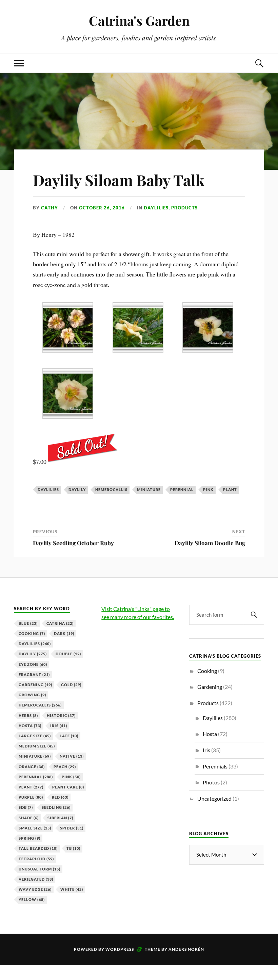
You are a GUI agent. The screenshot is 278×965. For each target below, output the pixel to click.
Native (72, 756)
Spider (71, 828)
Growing (32, 695)
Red (60, 797)
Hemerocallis (111, 489)
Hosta (30, 725)
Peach (65, 766)
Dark (64, 633)
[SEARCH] (254, 615)
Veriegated (36, 879)
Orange (32, 766)
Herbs (28, 715)
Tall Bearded (38, 848)
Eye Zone (33, 664)
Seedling (56, 807)
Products (184, 207)
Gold (71, 684)
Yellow (32, 899)
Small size (35, 828)
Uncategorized (214, 798)
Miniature (149, 489)
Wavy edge (35, 889)
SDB (26, 807)
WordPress (119, 949)
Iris (58, 725)
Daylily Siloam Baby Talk (118, 180)
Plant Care (68, 787)
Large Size (35, 736)
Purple (31, 797)
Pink (208, 489)
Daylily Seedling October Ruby (73, 543)
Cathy (49, 207)
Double (68, 654)
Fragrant (34, 674)
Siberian (60, 818)
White (71, 889)
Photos (211, 782)
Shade (29, 818)
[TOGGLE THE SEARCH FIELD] (259, 63)
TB (73, 848)
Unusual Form (39, 869)
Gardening (35, 684)
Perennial (182, 489)
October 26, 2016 (102, 207)
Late (69, 736)
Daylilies (156, 207)
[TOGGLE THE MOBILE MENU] (19, 63)
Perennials (215, 766)
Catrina (60, 623)
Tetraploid (36, 859)
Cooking (32, 633)
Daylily (77, 489)
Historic (61, 715)
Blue (28, 623)
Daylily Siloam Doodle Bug (210, 543)
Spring (29, 838)
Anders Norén (186, 949)
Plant (230, 489)
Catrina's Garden (139, 20)
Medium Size (37, 746)
